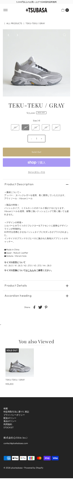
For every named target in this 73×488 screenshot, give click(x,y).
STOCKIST (9, 427)
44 (56, 127)
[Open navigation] (5, 10)
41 (25, 127)
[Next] (17, 35)
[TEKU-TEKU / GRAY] (19, 362)
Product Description (19, 184)
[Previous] (8, 35)
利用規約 (8, 424)
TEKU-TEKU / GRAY (15, 379)
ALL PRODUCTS (14, 23)
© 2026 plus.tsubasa (13, 467)
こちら (31, 270)
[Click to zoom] (64, 35)
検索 (6, 408)
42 (35, 127)
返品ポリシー (10, 421)
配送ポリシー (10, 418)
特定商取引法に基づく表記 (16, 411)
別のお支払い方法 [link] (36, 172)
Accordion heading (18, 295)
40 (15, 127)
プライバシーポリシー (14, 414)
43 (46, 127)
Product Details (16, 285)
